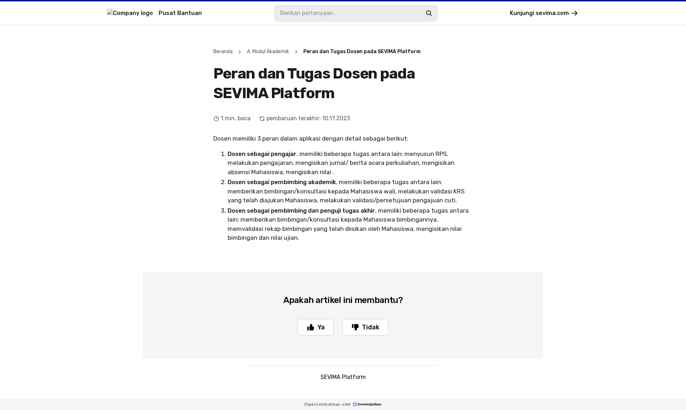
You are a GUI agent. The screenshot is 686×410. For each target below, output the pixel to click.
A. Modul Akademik (268, 52)
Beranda (223, 52)
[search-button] (429, 13)
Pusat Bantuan (180, 13)
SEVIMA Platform (343, 377)
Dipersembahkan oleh (327, 404)
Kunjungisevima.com (539, 13)
